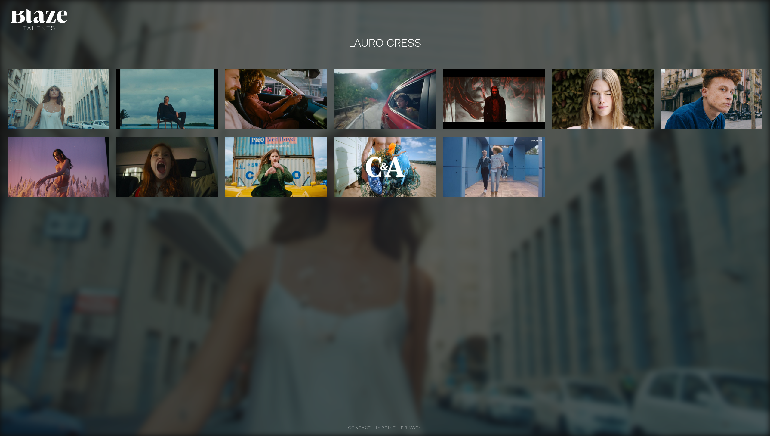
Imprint (386, 427)
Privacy (411, 427)
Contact (359, 427)
